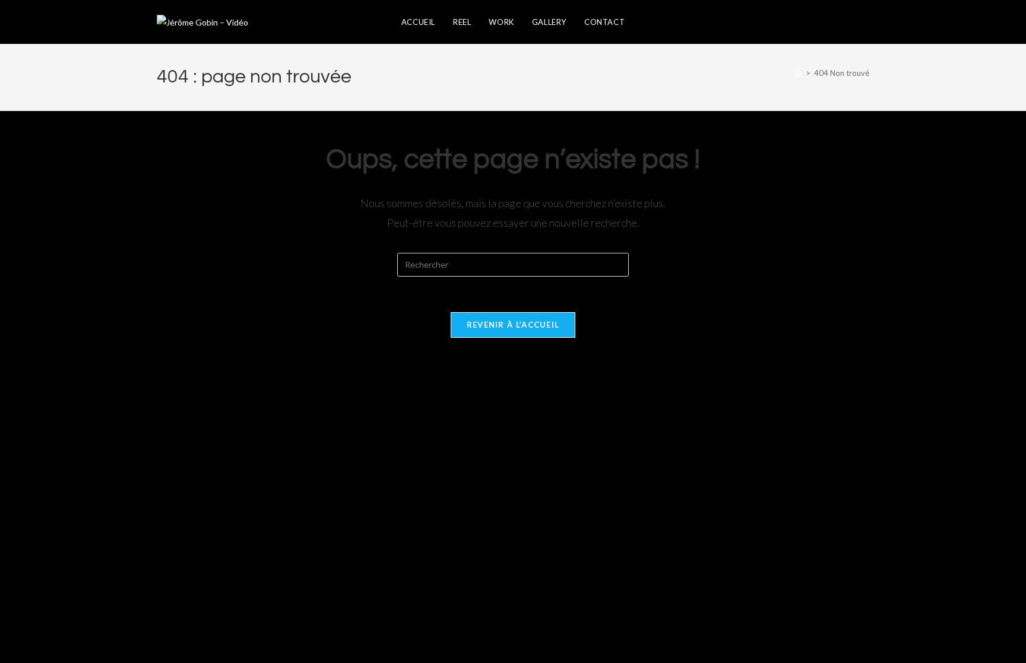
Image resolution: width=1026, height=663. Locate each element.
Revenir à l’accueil (513, 324)
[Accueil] (798, 73)
